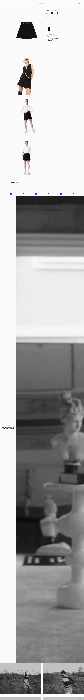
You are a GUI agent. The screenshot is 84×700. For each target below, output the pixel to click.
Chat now (48, 36)
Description (47, 16)
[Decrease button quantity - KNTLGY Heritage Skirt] (47, 21)
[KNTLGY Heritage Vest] (49, 28)
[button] (3, 4)
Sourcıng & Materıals (15, 185)
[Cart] (81, 4)
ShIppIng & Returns (15, 182)
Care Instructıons (15, 179)
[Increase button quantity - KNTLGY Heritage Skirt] (50, 21)
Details (47, 18)
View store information (50, 40)
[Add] (69, 30)
